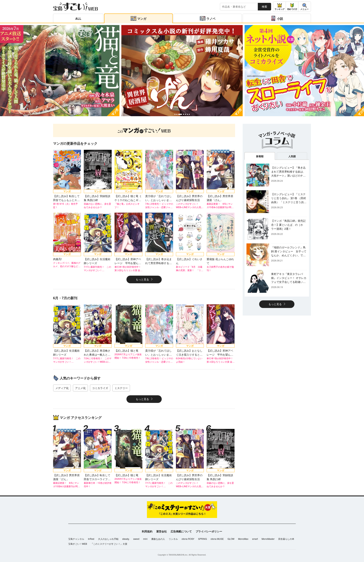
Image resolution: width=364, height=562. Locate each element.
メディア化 (62, 388)
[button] (174, 114)
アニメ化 (80, 388)
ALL (78, 18)
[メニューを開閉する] (304, 7)
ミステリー (121, 388)
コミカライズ (100, 388)
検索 (264, 6)
